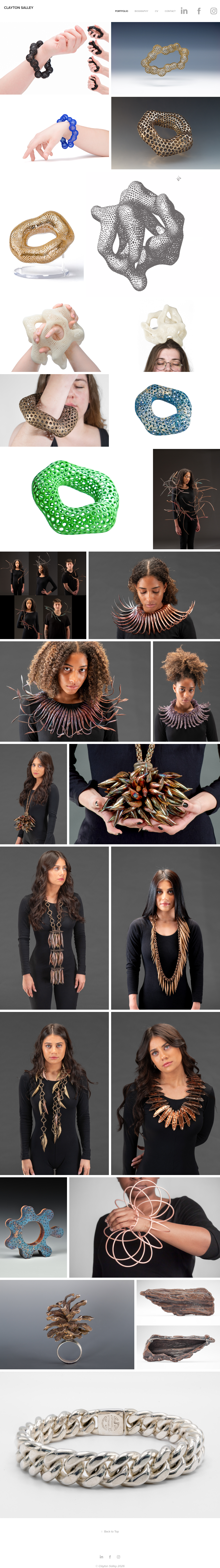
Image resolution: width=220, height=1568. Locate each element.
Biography (141, 11)
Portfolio (121, 11)
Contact (170, 11)
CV (156, 11)
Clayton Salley (18, 7)
